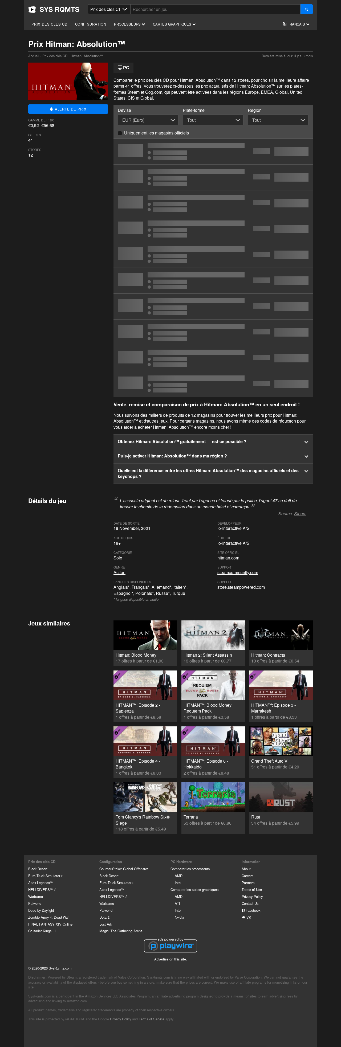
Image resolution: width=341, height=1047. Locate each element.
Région (255, 110)
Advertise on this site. (170, 959)
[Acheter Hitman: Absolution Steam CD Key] (213, 203)
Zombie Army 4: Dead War (48, 917)
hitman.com (228, 558)
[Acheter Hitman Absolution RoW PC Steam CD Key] (213, 255)
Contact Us (250, 903)
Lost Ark (105, 924)
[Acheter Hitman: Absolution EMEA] (213, 229)
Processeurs (128, 24)
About (246, 868)
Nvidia (179, 917)
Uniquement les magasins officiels (156, 133)
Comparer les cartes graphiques (194, 889)
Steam (300, 513)
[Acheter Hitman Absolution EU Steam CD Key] (213, 306)
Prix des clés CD (49, 24)
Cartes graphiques (172, 24)
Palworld (34, 903)
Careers (247, 875)
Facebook (252, 910)
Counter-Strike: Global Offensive (123, 868)
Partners (248, 882)
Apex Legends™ (40, 882)
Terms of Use (252, 889)
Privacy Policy (252, 896)
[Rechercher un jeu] (306, 9)
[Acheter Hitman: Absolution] (213, 332)
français (296, 24)
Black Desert (37, 868)
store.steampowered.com (241, 587)
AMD (178, 875)
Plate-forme (194, 110)
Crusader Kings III (42, 930)
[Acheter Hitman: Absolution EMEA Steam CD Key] (213, 177)
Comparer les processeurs (190, 868)
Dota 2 (104, 917)
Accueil (53, 9)
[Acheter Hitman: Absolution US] (213, 384)
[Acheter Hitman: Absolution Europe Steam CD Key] (213, 151)
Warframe (35, 896)
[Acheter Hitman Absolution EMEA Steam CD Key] (213, 280)
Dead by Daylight (41, 910)
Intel (178, 882)
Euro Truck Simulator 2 (45, 875)
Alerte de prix (70, 109)
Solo (117, 558)
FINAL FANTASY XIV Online (50, 924)
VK (248, 917)
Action (119, 572)
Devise (124, 110)
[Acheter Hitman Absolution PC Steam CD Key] (213, 358)
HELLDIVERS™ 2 (42, 889)
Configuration (90, 24)
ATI (177, 903)
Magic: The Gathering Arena (121, 930)
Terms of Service (151, 1018)
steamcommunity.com (237, 572)
